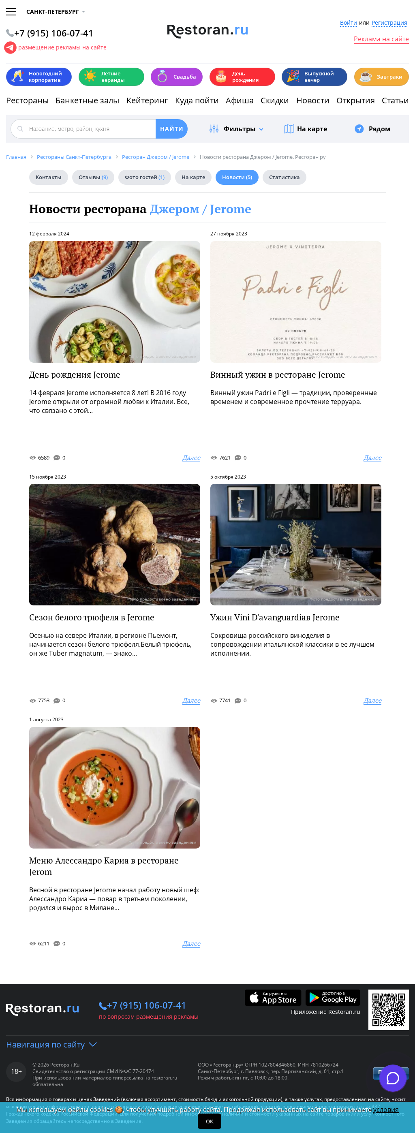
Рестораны (27, 100)
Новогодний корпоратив (36, 76)
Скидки (275, 100)
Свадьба (175, 76)
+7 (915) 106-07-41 (146, 1005)
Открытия (355, 100)
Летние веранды (104, 76)
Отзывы (93, 177)
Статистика (284, 177)
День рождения (236, 76)
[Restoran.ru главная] (207, 31)
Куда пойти (197, 100)
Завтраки (380, 76)
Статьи (395, 100)
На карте (312, 128)
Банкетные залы (87, 100)
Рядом (380, 128)
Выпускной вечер (310, 76)
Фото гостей (145, 177)
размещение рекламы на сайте (62, 47)
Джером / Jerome (200, 209)
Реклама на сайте (381, 39)
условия (386, 1109)
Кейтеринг (147, 100)
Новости (312, 100)
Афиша (240, 100)
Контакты (49, 177)
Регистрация (389, 22)
